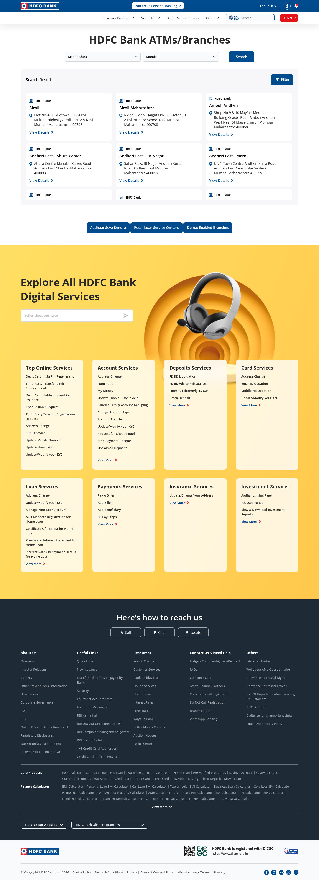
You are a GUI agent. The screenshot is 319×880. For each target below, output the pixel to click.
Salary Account (266, 773)
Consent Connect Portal (157, 872)
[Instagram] (273, 872)
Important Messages (92, 707)
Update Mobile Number (43, 440)
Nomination (106, 383)
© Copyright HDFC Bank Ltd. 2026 (45, 872)
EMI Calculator (72, 786)
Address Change (38, 426)
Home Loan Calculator (78, 792)
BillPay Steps (107, 517)
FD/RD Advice (35, 433)
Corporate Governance (37, 702)
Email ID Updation (254, 383)
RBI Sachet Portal (89, 740)
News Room (29, 694)
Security (83, 691)
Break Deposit (179, 398)
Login (287, 18)
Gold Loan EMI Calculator (272, 786)
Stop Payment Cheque (114, 441)
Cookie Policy (81, 872)
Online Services (144, 686)
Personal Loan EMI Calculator (108, 786)
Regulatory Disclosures (37, 735)
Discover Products (116, 18)
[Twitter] (288, 872)
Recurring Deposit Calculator (122, 799)
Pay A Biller (106, 495)
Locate (195, 632)
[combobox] (103, 57)
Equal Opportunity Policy (264, 724)
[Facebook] (266, 872)
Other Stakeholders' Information (44, 686)
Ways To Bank (143, 719)
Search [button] (241, 56)
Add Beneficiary (109, 510)
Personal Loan (72, 773)
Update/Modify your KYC (44, 454)
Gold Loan (163, 773)
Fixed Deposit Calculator (79, 799)
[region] (69, 117)
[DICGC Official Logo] (202, 851)
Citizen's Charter (258, 661)
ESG (23, 711)
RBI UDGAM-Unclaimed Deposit (100, 724)
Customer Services (146, 669)
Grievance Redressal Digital (266, 678)
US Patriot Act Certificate (94, 699)
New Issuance (87, 669)
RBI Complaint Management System (103, 732)
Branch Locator (201, 711)
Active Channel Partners (207, 686)
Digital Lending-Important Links (269, 715)
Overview (27, 661)
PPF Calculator (250, 792)
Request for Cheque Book (117, 434)
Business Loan (112, 773)
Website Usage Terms (193, 872)
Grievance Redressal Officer (266, 686)
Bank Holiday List (145, 678)
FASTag (193, 779)
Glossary (219, 872)
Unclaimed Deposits (112, 448)
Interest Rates (143, 702)
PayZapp (178, 779)
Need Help (148, 18)
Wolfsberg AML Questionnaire (268, 669)
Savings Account (241, 773)
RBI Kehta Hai (87, 715)
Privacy (132, 872)
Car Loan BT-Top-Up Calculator (168, 799)
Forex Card (161, 779)
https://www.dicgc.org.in (230, 853)
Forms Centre (143, 743)
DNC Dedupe (255, 707)
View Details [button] (39, 132)
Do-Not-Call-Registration (207, 702)
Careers (26, 678)
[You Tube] (281, 872)
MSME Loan (232, 779)
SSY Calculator (225, 792)
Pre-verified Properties (209, 773)
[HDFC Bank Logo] (40, 6)
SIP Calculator (273, 792)
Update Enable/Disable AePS (119, 398)
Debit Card (142, 779)
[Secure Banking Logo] (291, 851)
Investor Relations (34, 669)
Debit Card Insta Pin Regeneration (51, 376)
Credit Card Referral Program (98, 757)
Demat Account (100, 779)
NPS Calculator (204, 799)
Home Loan (182, 773)
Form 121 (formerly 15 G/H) (189, 391)
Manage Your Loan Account (46, 510)
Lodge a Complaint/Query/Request (215, 661)
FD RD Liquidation (182, 376)
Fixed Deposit (211, 779)
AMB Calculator (159, 792)
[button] (158, 6)
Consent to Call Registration (210, 694)
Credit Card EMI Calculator (193, 792)
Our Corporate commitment (41, 743)
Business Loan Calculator (232, 786)
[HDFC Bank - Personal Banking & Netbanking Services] (40, 851)
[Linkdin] (296, 872)
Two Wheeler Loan (139, 773)
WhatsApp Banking (203, 719)
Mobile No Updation (256, 391)
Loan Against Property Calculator (121, 792)
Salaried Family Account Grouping (123, 405)
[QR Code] (189, 851)
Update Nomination (40, 447)
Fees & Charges (144, 661)
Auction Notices (144, 735)
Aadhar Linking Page (256, 495)
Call (128, 632)
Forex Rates (141, 711)
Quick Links (85, 661)
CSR (23, 719)
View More (105, 460)
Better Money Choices (183, 18)
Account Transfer (110, 419)
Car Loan (92, 773)
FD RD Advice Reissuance (187, 383)
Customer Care (201, 678)
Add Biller (105, 502)
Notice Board (142, 694)
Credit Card (123, 779)
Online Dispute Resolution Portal (44, 727)
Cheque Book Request (42, 407)
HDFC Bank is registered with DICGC (242, 848)
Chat (162, 632)
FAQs (193, 669)
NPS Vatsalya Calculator (235, 799)
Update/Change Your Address (191, 495)
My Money (105, 391)
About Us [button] (266, 6)
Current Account (74, 779)
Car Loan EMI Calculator (149, 786)
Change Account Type (114, 412)
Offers (210, 18)
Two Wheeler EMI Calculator (190, 786)
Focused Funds (252, 502)
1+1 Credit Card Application (97, 748)
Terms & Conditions (109, 872)
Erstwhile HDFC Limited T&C (41, 752)
